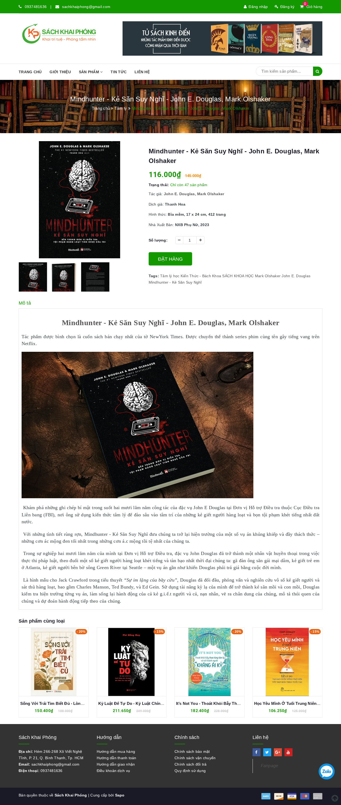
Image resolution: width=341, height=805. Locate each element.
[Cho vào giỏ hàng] (48, 661)
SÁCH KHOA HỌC (238, 276)
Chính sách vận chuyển (195, 758)
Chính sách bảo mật (192, 751)
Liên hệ (142, 72)
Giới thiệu (60, 72)
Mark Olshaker (268, 276)
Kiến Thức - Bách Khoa (201, 276)
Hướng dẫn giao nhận (116, 764)
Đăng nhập (258, 7)
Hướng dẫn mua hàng (116, 751)
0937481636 (36, 7)
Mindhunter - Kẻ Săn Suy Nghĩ (175, 282)
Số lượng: (158, 240)
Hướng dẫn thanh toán (116, 758)
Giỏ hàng (313, 7)
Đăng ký (287, 7)
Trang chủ (30, 72)
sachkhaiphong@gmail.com (86, 7)
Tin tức (119, 72)
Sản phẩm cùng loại (42, 621)
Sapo (120, 795)
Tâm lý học (170, 276)
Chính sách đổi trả (190, 764)
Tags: (154, 276)
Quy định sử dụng (190, 771)
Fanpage (269, 765)
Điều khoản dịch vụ (113, 771)
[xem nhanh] (59, 661)
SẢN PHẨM (89, 72)
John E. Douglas (296, 276)
